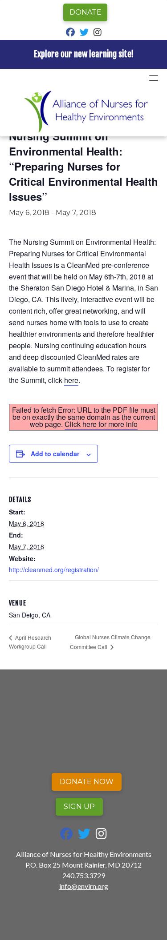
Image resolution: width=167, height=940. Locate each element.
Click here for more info (101, 424)
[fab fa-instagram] (98, 33)
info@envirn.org (83, 886)
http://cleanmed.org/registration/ (54, 569)
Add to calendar (55, 453)
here (71, 380)
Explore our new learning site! (84, 54)
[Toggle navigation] (154, 78)
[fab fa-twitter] (84, 33)
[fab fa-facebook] (70, 33)
